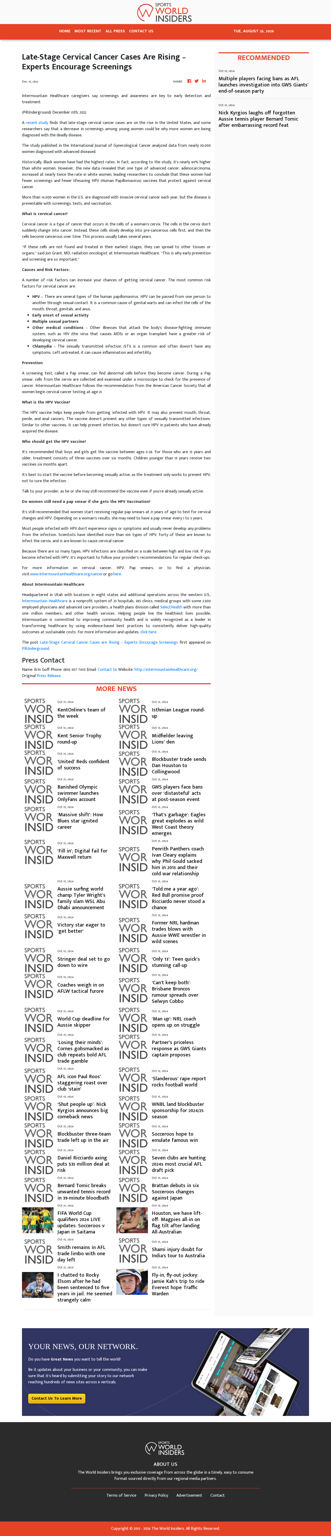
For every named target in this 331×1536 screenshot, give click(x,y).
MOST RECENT (87, 31)
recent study (37, 122)
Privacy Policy (156, 1495)
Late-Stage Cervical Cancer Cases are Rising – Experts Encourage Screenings (109, 642)
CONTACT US (141, 31)
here (117, 574)
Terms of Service (121, 1495)
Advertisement (189, 1495)
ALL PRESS (115, 31)
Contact (217, 1495)
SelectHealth (171, 607)
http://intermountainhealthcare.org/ (166, 669)
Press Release (49, 675)
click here (148, 632)
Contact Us (107, 669)
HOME (64, 31)
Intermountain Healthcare (44, 601)
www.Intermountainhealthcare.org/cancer (66, 574)
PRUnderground (35, 648)
